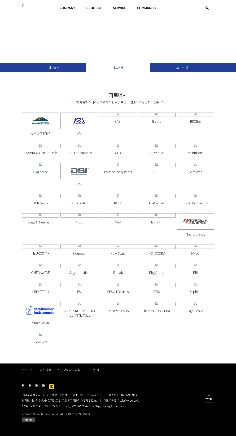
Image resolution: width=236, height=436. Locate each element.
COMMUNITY (146, 8)
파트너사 (118, 67)
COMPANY (67, 8)
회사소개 (53, 67)
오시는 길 (182, 67)
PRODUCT (94, 8)
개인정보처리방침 (68, 370)
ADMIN (28, 420)
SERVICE (119, 8)
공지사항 (45, 370)
